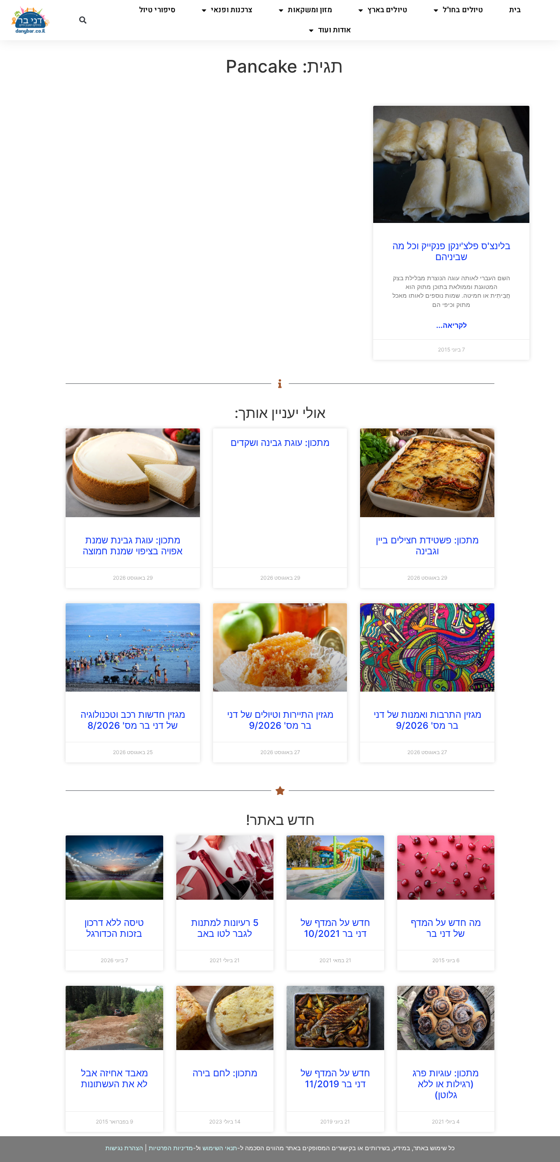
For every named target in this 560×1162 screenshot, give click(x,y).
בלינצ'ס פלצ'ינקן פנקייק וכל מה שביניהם (451, 251)
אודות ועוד (334, 29)
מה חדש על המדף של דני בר (446, 928)
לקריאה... (451, 325)
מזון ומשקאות (310, 9)
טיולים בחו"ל (463, 9)
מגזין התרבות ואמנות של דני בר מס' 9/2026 (427, 720)
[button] (82, 20)
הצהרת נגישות (124, 1148)
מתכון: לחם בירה (224, 1073)
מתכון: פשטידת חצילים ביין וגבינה (427, 546)
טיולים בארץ (387, 9)
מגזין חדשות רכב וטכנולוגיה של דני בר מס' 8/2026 (132, 720)
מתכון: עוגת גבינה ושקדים (280, 442)
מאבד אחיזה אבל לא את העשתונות (114, 1078)
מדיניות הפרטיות (171, 1148)
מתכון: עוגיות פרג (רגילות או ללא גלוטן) (446, 1084)
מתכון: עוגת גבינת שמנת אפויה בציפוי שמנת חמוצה (132, 546)
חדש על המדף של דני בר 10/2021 (335, 928)
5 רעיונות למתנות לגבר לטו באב (225, 928)
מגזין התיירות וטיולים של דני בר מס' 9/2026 (280, 720)
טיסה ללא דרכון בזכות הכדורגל (114, 928)
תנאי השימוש (220, 1148)
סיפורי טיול (157, 9)
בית (515, 9)
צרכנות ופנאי (231, 9)
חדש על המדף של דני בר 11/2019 (335, 1078)
